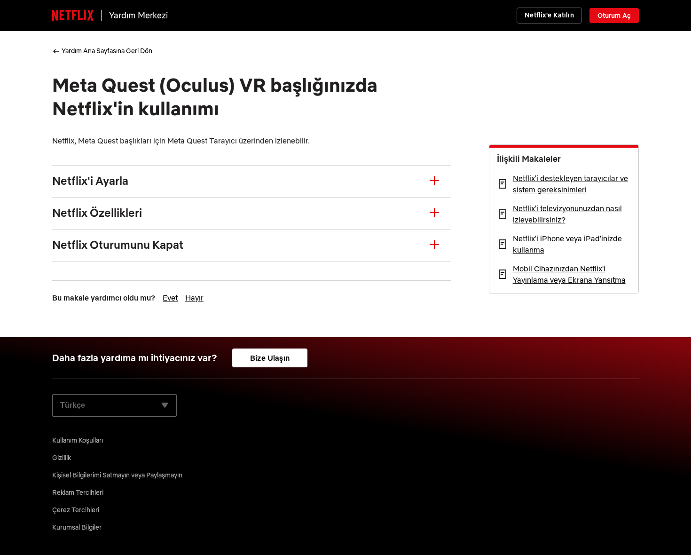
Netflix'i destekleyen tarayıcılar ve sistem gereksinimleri (570, 184)
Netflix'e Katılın (549, 15)
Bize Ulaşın (270, 358)
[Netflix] (73, 15)
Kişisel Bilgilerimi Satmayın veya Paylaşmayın (117, 475)
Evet (170, 297)
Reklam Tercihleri (77, 492)
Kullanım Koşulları (77, 440)
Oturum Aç (614, 15)
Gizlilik (61, 457)
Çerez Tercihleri (75, 510)
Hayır (194, 297)
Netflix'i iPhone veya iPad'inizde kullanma (567, 244)
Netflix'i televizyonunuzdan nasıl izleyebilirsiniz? (567, 214)
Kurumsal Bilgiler (77, 527)
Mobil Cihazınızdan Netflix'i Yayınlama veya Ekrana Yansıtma (569, 274)
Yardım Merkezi (138, 15)
